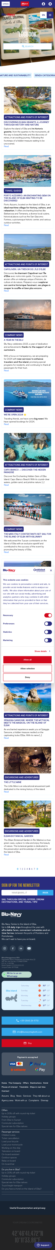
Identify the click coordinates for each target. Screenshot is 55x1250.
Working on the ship (11, 1147)
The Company (14, 1083)
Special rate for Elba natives (14, 1126)
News (18, 1095)
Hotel (45, 1083)
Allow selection (27, 668)
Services (27, 1095)
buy (26, 4)
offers (6, 4)
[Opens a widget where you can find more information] (43, 1245)
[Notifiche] (50, 3)
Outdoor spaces (9, 1157)
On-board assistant (10, 1154)
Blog (12, 1095)
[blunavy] (8, 13)
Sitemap (44, 1100)
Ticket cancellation (10, 1138)
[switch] (48, 624)
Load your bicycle (10, 1141)
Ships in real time (37, 1087)
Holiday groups (9, 1116)
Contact (5, 1091)
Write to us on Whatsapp (14, 974)
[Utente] (43, 4)
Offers (26, 1083)
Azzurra (5, 1095)
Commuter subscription (13, 1123)
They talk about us (41, 1095)
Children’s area (8, 1135)
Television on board (11, 1151)
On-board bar (8, 1164)
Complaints (34, 1100)
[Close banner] (51, 570)
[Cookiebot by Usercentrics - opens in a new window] (34, 570)
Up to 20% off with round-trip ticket (18, 1113)
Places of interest (10, 1087)
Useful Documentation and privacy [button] (27, 1208)
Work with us (21, 1100)
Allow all (27, 660)
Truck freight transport (12, 1185)
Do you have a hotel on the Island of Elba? (22, 1188)
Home (4, 1083)
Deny (27, 677)
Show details (41, 651)
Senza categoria (31, 75)
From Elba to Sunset (11, 1119)
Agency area (7, 1100)
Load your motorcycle (12, 1144)
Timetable (23, 1087)
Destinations (36, 1083)
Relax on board (9, 1160)
